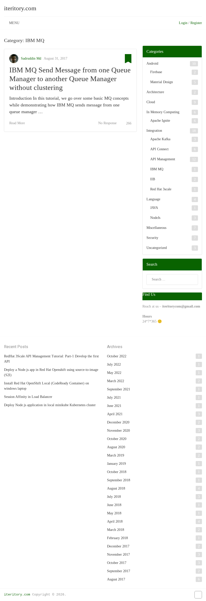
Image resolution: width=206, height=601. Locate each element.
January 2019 (116, 464)
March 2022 (115, 381)
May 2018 (114, 513)
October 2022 (116, 356)
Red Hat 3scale (160, 189)
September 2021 (118, 389)
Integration (154, 130)
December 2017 (118, 546)
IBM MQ (156, 169)
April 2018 (115, 521)
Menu (14, 23)
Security (152, 238)
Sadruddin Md (31, 58)
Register (196, 23)
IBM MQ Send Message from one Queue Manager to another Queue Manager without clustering (70, 78)
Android (152, 63)
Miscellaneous (156, 228)
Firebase (156, 72)
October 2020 (116, 439)
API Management (162, 159)
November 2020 (118, 430)
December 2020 (118, 422)
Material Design (161, 82)
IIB (152, 179)
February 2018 (117, 538)
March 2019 (115, 455)
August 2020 (116, 447)
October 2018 (116, 472)
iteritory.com (20, 8)
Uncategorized (156, 248)
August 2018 (116, 488)
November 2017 (118, 554)
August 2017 (116, 579)
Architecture (155, 92)
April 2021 (115, 414)
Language (153, 199)
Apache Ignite (160, 120)
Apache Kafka (160, 139)
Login (183, 23)
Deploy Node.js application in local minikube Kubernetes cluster (50, 405)
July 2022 (114, 364)
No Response (107, 123)
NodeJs (155, 218)
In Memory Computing (162, 112)
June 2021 (114, 406)
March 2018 (115, 530)
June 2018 (114, 505)
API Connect (159, 149)
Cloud (150, 102)
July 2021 (114, 397)
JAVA (154, 208)
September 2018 (118, 480)
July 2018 (114, 497)
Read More (17, 123)
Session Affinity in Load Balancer (28, 397)
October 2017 (116, 563)
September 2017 (118, 571)
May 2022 (114, 373)
